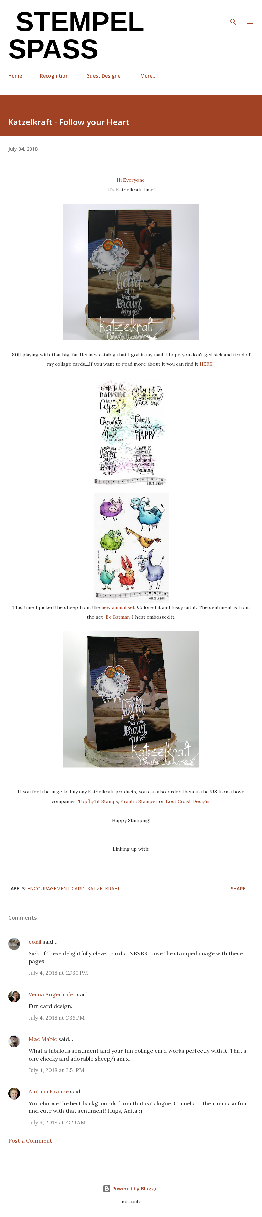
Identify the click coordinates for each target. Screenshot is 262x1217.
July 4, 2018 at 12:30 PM (58, 972)
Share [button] (238, 888)
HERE (206, 364)
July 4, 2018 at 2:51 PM (56, 1070)
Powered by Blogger (135, 1188)
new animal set (118, 607)
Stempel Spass (76, 35)
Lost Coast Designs (188, 801)
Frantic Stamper (139, 801)
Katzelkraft (103, 888)
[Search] (233, 12)
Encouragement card (56, 888)
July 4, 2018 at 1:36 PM (57, 1017)
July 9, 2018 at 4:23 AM (57, 1122)
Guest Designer (104, 75)
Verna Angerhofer (52, 994)
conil (35, 941)
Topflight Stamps (98, 801)
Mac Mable (43, 1039)
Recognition (54, 75)
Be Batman (118, 617)
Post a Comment (30, 1140)
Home (15, 75)
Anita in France (49, 1091)
